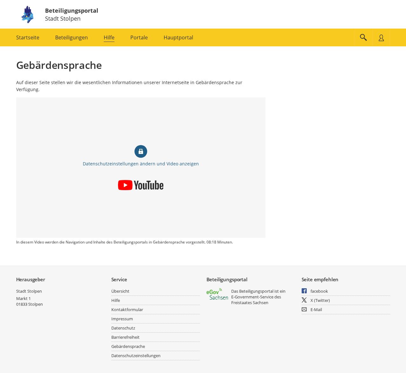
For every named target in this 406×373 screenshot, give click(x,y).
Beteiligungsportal (71, 10)
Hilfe (115, 300)
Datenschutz (123, 328)
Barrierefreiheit (125, 337)
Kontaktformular (127, 309)
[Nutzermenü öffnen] (381, 37)
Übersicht (120, 291)
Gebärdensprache (128, 346)
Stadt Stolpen (29, 291)
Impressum (122, 319)
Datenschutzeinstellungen (135, 355)
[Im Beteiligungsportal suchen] (363, 37)
